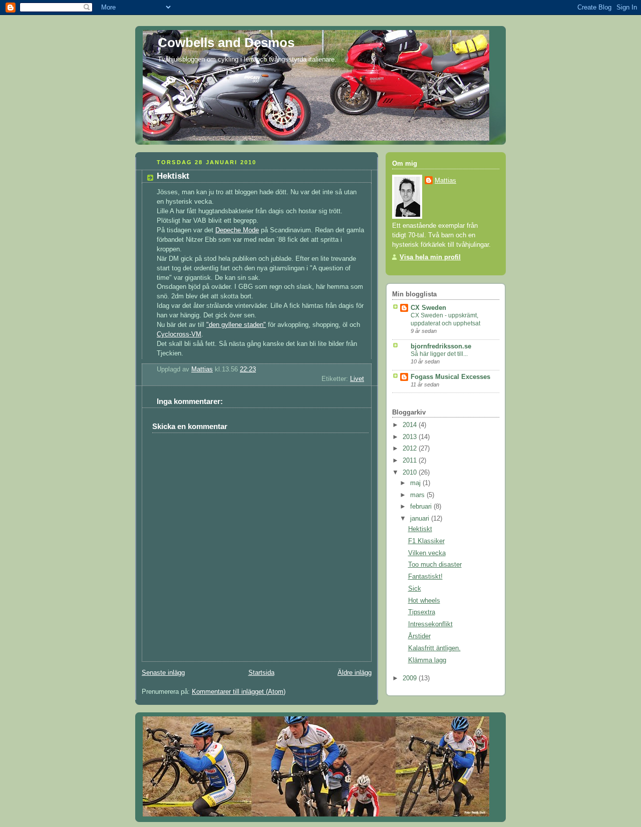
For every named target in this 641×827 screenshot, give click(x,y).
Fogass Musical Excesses (450, 376)
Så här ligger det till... (439, 353)
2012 (411, 448)
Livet (357, 378)
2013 (411, 437)
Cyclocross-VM (179, 334)
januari (420, 518)
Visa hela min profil (430, 257)
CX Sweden (428, 307)
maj (416, 483)
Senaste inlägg (163, 672)
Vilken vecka (427, 553)
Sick (414, 588)
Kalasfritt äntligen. (434, 648)
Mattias (445, 180)
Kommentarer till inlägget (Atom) (238, 691)
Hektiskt (420, 529)
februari (422, 506)
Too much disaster (435, 564)
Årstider (419, 636)
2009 (411, 678)
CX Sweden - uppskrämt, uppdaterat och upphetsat (445, 319)
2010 (411, 472)
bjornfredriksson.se (441, 346)
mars (418, 495)
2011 (411, 460)
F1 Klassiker (426, 541)
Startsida (261, 672)
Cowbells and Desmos (226, 42)
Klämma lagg (427, 660)
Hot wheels (424, 600)
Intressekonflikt (430, 624)
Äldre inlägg (355, 672)
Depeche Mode (237, 230)
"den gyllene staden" (236, 324)
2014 (411, 425)
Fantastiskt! (425, 576)
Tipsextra (421, 612)
